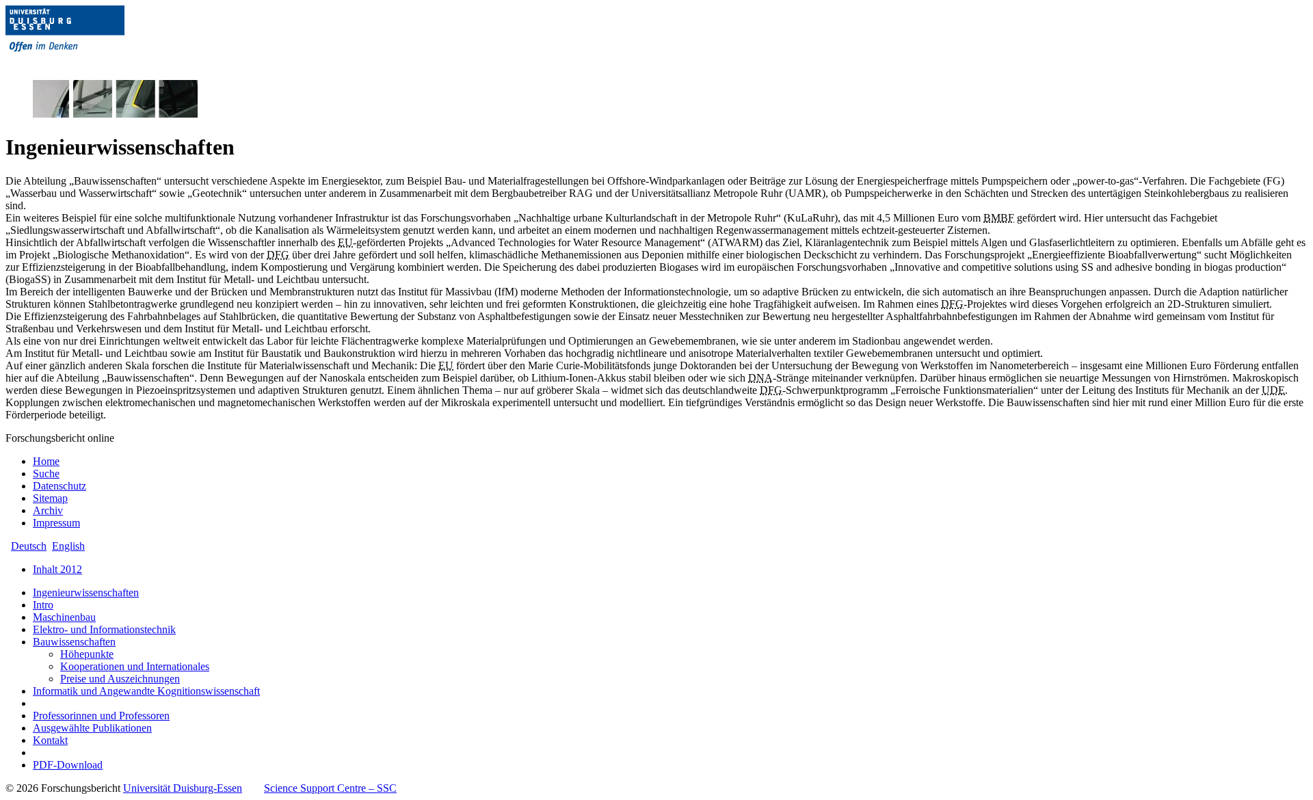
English (68, 546)
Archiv (48, 510)
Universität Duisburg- (182, 788)
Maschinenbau (64, 617)
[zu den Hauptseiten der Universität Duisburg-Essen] (84, 62)
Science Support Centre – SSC (330, 788)
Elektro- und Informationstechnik (104, 629)
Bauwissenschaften (74, 642)
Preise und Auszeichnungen (120, 678)
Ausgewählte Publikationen (92, 728)
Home (46, 461)
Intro (43, 605)
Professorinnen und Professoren (101, 715)
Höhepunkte (87, 654)
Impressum (56, 523)
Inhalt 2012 (57, 569)
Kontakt (50, 740)
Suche (46, 473)
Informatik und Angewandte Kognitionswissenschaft (146, 691)
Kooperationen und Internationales (134, 666)
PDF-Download (68, 765)
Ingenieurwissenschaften (86, 592)
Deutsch (29, 546)
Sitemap (50, 498)
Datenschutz (59, 486)
